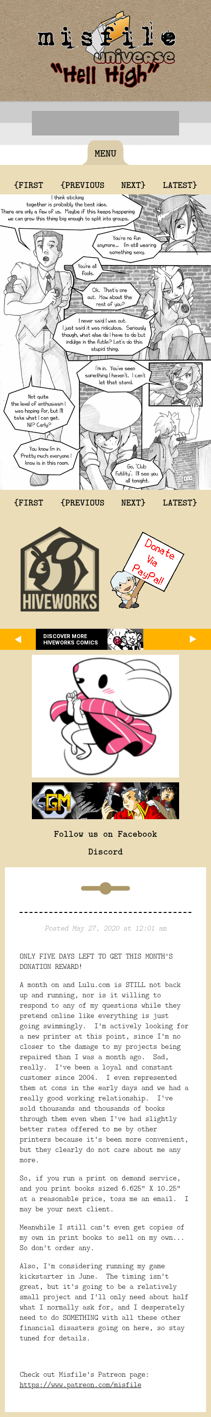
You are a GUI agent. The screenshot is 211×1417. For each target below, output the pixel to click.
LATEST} (180, 184)
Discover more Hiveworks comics (70, 639)
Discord (105, 851)
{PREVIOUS (82, 184)
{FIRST (28, 184)
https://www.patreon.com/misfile (80, 1384)
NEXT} (133, 184)
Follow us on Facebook (105, 833)
